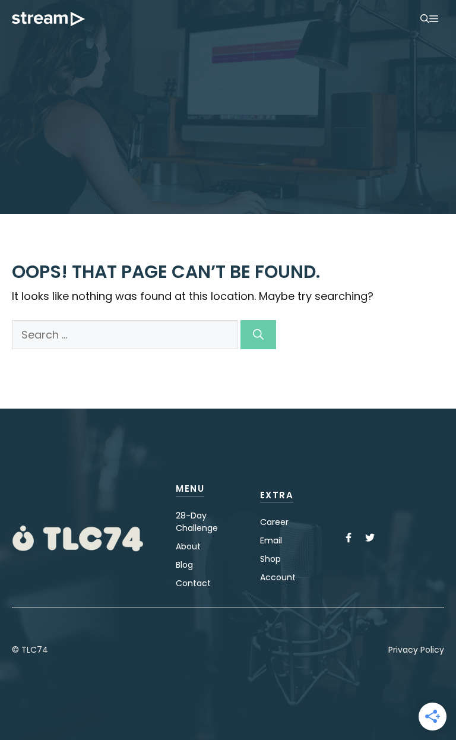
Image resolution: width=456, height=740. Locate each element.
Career (274, 522)
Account (278, 577)
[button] (424, 19)
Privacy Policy (416, 650)
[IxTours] (48, 19)
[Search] (258, 334)
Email (271, 540)
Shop (270, 559)
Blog (184, 565)
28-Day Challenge (197, 522)
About (188, 546)
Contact (193, 583)
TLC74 (34, 650)
